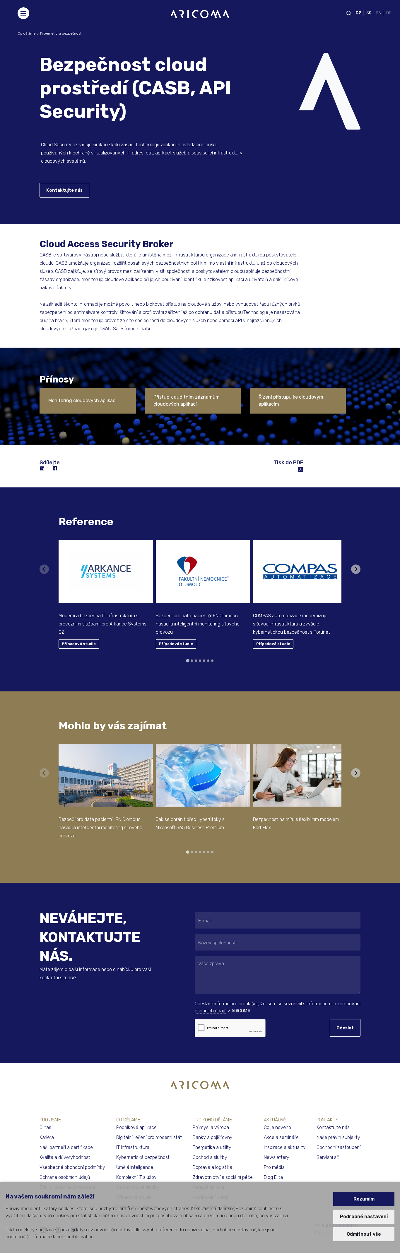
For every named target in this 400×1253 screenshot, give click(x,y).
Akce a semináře (281, 1137)
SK (368, 13)
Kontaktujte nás (64, 190)
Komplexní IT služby (136, 1177)
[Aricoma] (200, 13)
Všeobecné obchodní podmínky (72, 1167)
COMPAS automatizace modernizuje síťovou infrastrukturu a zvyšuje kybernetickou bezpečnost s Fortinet (291, 624)
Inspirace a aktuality (285, 1147)
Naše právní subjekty (338, 1137)
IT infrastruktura (132, 1147)
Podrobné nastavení (364, 1216)
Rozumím (364, 1199)
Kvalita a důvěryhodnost (65, 1157)
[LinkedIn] (42, 469)
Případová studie (79, 644)
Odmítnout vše (364, 1234)
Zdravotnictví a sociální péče (223, 1177)
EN (378, 13)
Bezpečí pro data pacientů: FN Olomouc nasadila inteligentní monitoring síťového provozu (198, 624)
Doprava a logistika (212, 1167)
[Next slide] (355, 569)
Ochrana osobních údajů (65, 1177)
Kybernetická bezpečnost (60, 33)
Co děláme (26, 33)
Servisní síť (328, 1157)
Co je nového (277, 1127)
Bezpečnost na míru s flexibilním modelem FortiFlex (296, 823)
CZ (358, 13)
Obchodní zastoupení (338, 1147)
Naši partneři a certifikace (66, 1147)
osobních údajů (210, 1011)
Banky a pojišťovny (213, 1137)
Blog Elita (273, 1177)
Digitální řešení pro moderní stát (149, 1137)
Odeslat (345, 1028)
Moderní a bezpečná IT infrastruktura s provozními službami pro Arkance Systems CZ (102, 624)
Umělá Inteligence (134, 1167)
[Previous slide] (44, 569)
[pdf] (300, 469)
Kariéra (47, 1137)
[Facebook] (55, 469)
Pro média (274, 1167)
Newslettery (276, 1157)
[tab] (187, 660)
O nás (45, 1127)
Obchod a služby (210, 1157)
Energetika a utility (212, 1147)
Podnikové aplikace (136, 1127)
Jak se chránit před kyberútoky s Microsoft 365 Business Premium (190, 823)
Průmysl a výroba (211, 1127)
